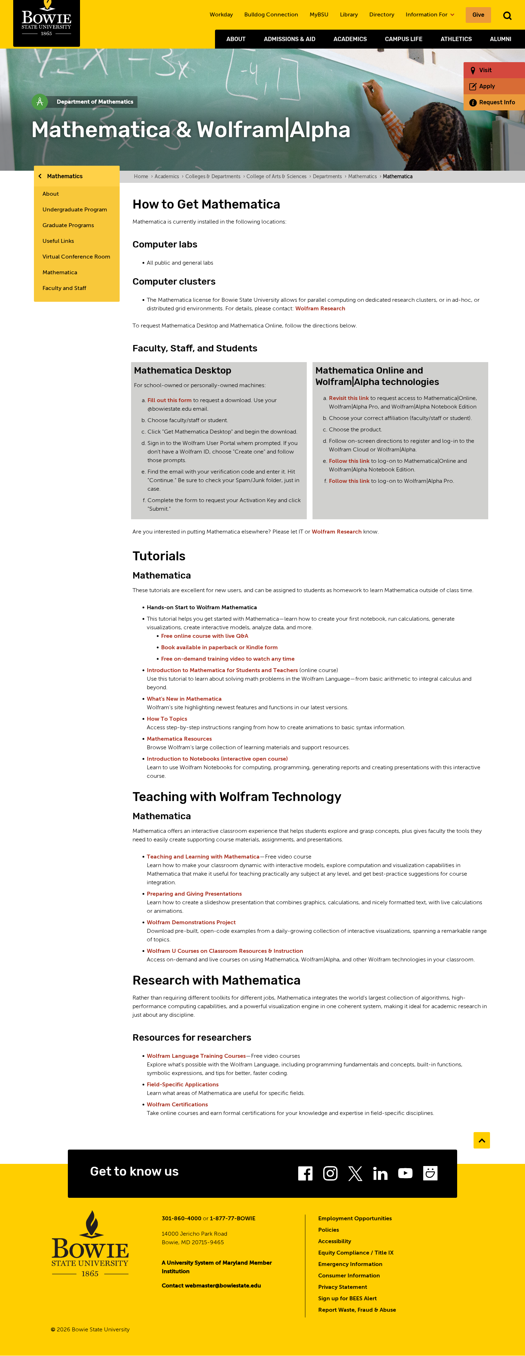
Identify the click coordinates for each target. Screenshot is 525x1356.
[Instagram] (330, 1176)
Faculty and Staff (64, 288)
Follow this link (350, 461)
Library (349, 15)
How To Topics (167, 719)
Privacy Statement (342, 1287)
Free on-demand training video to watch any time (228, 659)
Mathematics (65, 176)
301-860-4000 (181, 1219)
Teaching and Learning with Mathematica (203, 857)
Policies (328, 1230)
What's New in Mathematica (184, 699)
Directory (381, 15)
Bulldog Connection (271, 15)
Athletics (456, 39)
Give (478, 14)
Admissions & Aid (289, 39)
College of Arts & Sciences (278, 176)
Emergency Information (350, 1264)
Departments (329, 176)
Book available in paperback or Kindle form (219, 648)
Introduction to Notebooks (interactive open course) (217, 759)
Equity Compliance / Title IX (356, 1253)
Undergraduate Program (74, 210)
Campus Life (403, 39)
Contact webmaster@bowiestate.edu (211, 1286)
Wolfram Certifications (177, 1105)
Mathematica (59, 273)
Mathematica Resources (179, 739)
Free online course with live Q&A (204, 636)
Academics (350, 39)
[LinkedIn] (380, 1176)
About (236, 39)
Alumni (500, 39)
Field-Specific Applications (183, 1085)
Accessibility (334, 1242)
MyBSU (319, 15)
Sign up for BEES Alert (347, 1299)
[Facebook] (305, 1176)
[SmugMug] (430, 1176)
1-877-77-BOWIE (232, 1219)
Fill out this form (170, 401)
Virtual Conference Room (76, 257)
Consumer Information (349, 1276)
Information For (427, 15)
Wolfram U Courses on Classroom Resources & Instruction (225, 951)
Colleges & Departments (215, 176)
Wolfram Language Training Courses (196, 1056)
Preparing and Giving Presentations (194, 894)
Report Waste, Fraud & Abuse (357, 1310)
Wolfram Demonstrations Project (191, 923)
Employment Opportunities (355, 1219)
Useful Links (58, 241)
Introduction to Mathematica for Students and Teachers (222, 671)
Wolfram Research (320, 309)
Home (143, 176)
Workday (221, 15)
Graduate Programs (68, 226)
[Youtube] (405, 1176)
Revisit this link (349, 398)
